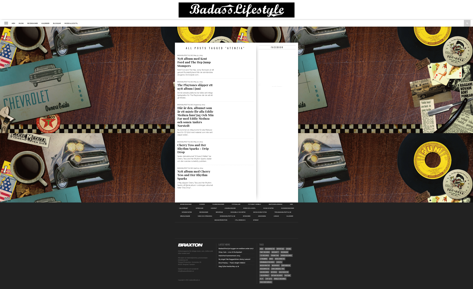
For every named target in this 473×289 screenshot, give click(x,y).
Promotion (275, 255)
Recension (284, 252)
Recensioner (32, 23)
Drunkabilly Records (267, 262)
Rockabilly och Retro (238, 212)
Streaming (263, 259)
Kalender (45, 23)
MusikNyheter (269, 249)
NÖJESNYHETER (187, 212)
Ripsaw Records (276, 275)
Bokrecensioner (185, 204)
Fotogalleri (236, 204)
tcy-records (264, 255)
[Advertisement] (236, 34)
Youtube (287, 275)
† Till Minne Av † (240, 220)
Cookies (202, 204)
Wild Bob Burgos (266, 282)
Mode (271, 259)
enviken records (286, 255)
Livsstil (279, 262)
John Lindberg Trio (277, 269)
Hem (13, 23)
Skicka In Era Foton (260, 212)
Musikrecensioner (287, 208)
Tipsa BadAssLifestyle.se (282, 212)
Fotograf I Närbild (254, 204)
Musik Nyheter (268, 208)
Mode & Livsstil (71, 23)
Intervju (274, 272)
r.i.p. (261, 279)
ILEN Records (264, 272)
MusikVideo (275, 265)
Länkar (276, 216)
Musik (21, 23)
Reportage (219, 212)
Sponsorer (246, 216)
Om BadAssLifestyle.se (227, 216)
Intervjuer (199, 208)
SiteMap (255, 220)
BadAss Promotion (221, 220)
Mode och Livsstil (249, 208)
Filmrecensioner (218, 204)
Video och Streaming (205, 216)
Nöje (261, 249)
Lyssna (288, 249)
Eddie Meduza (286, 265)
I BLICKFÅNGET (183, 208)
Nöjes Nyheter (280, 259)
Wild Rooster (283, 272)
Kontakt (214, 208)
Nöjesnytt (275, 252)
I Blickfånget (264, 275)
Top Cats (269, 279)
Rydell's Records (280, 279)
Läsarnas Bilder (230, 208)
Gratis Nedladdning (275, 204)
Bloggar (57, 23)
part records (265, 252)
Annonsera (262, 216)
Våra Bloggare (185, 216)
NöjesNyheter (264, 269)
